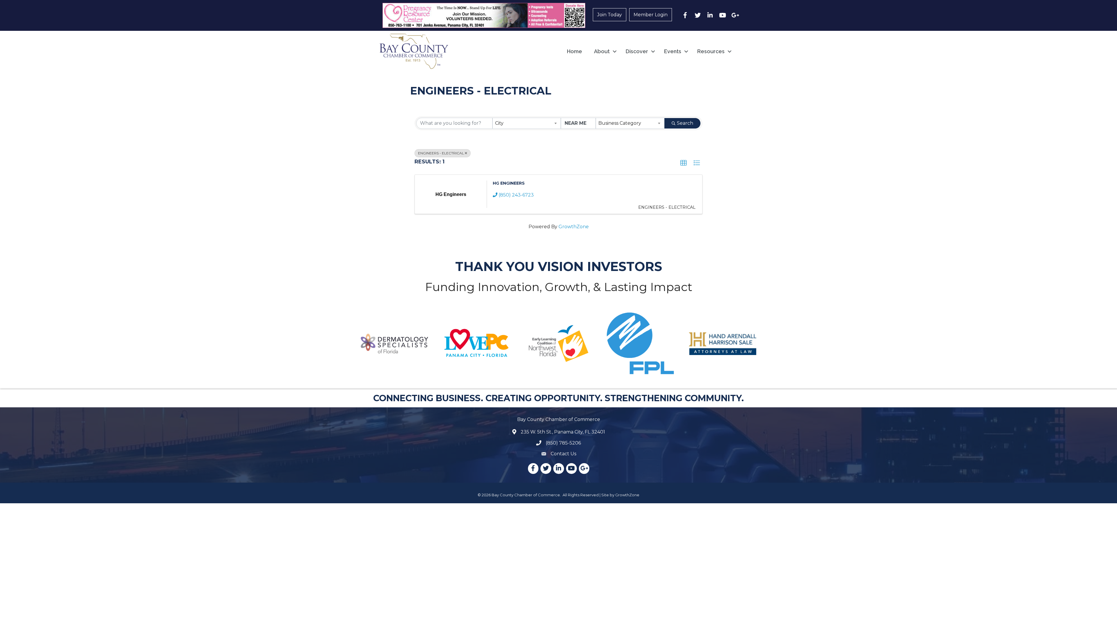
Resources (711, 51)
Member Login (651, 14)
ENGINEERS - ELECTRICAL (441, 153)
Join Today (609, 14)
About (602, 51)
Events (672, 51)
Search (685, 123)
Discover (637, 51)
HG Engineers (509, 183)
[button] (683, 163)
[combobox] (526, 123)
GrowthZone (573, 226)
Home (574, 51)
